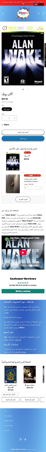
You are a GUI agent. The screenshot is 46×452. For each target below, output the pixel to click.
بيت (5, 411)
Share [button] (6, 124)
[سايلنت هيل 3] (29, 374)
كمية (3, 114)
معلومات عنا (8, 415)
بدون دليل (7, 109)
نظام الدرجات (8, 425)
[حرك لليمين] (27, 89)
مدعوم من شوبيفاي (31, 449)
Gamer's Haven (21, 449)
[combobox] (33, 187)
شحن (11, 101)
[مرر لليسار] (18, 89)
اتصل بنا (6, 430)
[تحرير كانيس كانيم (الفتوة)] (10, 374)
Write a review (23, 291)
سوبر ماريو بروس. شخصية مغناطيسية (31, 180)
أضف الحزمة (23, 199)
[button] (2, 13)
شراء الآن (23, 138)
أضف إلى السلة (10, 399)
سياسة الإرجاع (8, 420)
